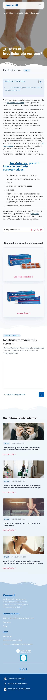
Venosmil (35, 214)
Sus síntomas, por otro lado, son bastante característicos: (23, 89)
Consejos (7, 622)
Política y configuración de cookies (18, 644)
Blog (11, 13)
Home (5, 13)
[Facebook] (26, 669)
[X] (20, 669)
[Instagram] (23, 669)
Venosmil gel (22, 313)
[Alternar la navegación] (40, 5)
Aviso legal (7, 636)
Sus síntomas (19, 163)
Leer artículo (8, 454)
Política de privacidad (12, 640)
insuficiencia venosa (15, 103)
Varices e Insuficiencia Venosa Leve (18, 618)
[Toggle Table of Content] (39, 82)
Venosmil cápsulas (22, 277)
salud (26, 70)
